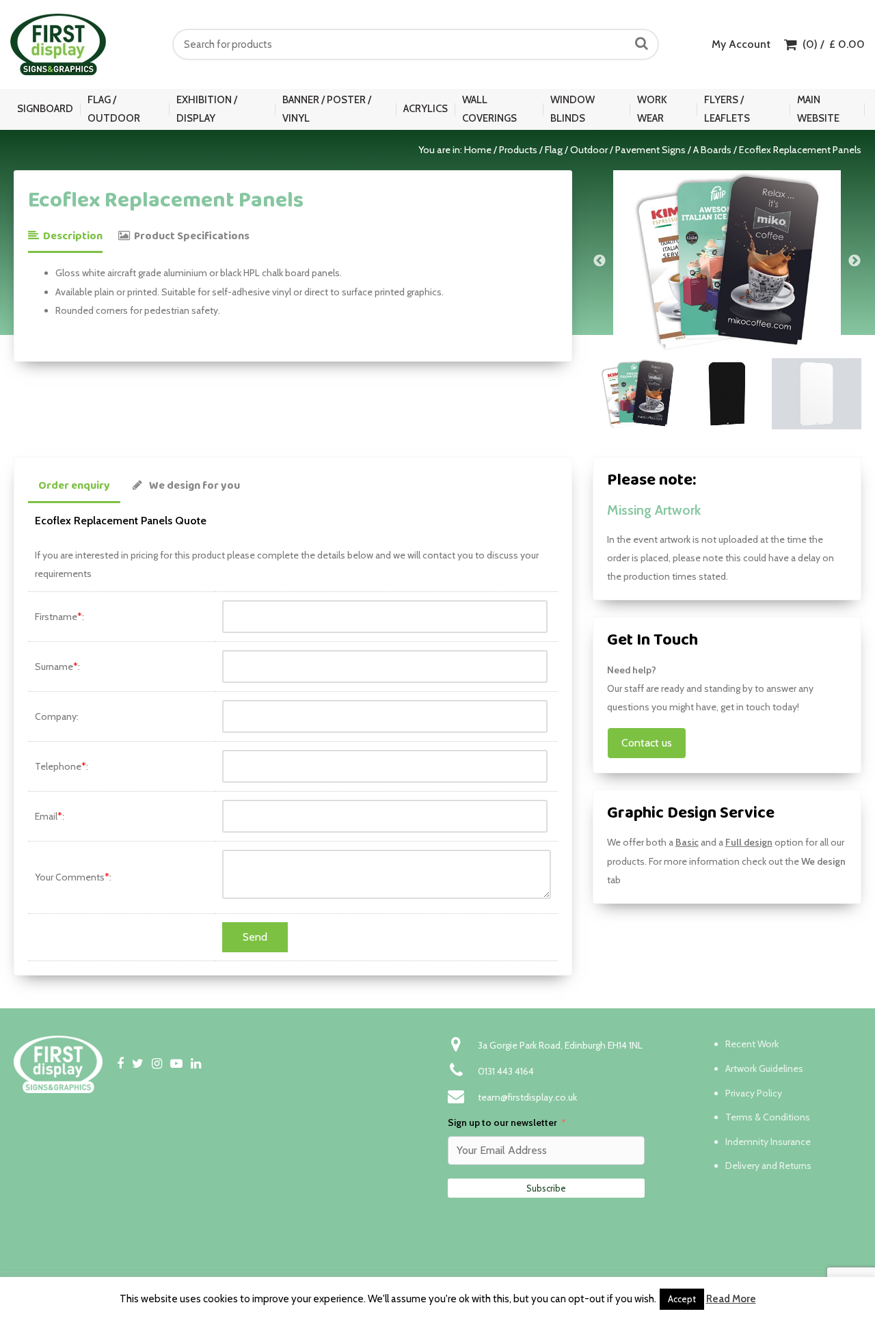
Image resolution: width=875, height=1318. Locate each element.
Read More (731, 1299)
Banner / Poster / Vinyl (326, 109)
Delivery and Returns (768, 1165)
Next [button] (854, 261)
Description (71, 236)
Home (478, 150)
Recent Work (752, 1044)
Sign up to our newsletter (502, 1122)
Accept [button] (682, 1298)
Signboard (45, 109)
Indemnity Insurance (768, 1141)
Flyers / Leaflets (727, 109)
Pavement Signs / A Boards (673, 150)
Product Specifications (190, 236)
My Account (741, 44)
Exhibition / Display (206, 109)
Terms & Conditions (767, 1117)
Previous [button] (599, 261)
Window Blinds (572, 109)
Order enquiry (74, 485)
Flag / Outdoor (114, 109)
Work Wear (652, 109)
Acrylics (425, 109)
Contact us (646, 742)
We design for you (194, 485)
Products (518, 150)
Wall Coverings (489, 109)
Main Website (818, 109)
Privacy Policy (753, 1093)
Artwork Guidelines (764, 1068)
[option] (727, 261)
